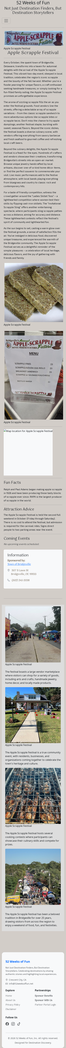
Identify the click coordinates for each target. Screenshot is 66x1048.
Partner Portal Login (45, 1005)
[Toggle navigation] (6, 21)
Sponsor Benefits (44, 996)
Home (9, 996)
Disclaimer (11, 1009)
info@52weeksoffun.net (21, 983)
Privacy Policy (13, 1005)
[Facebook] (7, 1024)
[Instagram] (13, 1024)
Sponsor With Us (43, 1000)
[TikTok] (19, 1024)
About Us (10, 1000)
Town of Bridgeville (19, 564)
